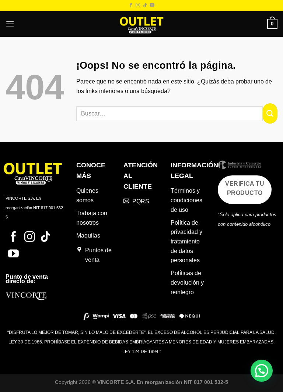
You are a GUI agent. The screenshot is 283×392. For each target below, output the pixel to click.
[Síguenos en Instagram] (138, 5)
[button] (262, 371)
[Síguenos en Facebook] (131, 5)
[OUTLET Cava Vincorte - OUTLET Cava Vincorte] (141, 23)
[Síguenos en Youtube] (152, 5)
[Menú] (10, 24)
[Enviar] (270, 113)
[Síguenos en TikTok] (145, 5)
